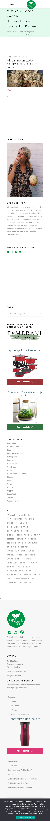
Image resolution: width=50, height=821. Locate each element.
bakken (10, 523)
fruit (37, 535)
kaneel (10, 555)
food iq (28, 535)
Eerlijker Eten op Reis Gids (18, 783)
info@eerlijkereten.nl (15, 676)
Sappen (10, 491)
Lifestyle (10, 477)
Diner (9, 450)
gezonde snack (15, 543)
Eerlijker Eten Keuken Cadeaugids (21, 788)
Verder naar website (26, 817)
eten (19, 535)
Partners (11, 774)
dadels (28, 531)
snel (21, 571)
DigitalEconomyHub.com (16, 671)
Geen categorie (13, 464)
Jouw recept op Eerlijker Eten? (20, 770)
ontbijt (33, 563)
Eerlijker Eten (13, 761)
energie (11, 535)
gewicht (21, 539)
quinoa (10, 567)
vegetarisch (22, 579)
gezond (32, 539)
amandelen (24, 515)
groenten (23, 547)
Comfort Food (13, 447)
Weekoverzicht (13, 501)
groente (11, 547)
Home (9, 32)
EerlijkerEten (16, 56)
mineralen (12, 563)
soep (28, 571)
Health (9, 470)
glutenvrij (31, 543)
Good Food (11, 467)
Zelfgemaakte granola (26, 32)
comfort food (14, 531)
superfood (25, 575)
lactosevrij (13, 559)
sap (28, 567)
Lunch (9, 480)
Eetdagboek (12, 457)
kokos (19, 555)
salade (20, 567)
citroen (25, 527)
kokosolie (30, 555)
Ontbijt (15, 32)
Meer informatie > (14, 234)
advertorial (11, 443)
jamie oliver (27, 551)
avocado (29, 519)
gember (11, 539)
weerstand (25, 583)
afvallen (11, 515)
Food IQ (10, 460)
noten (23, 563)
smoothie (12, 571)
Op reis (10, 487)
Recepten (11, 697)
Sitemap (14, 766)
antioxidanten (15, 519)
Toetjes (10, 497)
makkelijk (27, 559)
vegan (10, 579)
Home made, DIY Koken (16, 474)
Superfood (11, 494)
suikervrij (12, 575)
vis (32, 579)
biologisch (22, 523)
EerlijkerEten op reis (15, 453)
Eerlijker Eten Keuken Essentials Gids (22, 779)
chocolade (13, 527)
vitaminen (12, 583)
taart (37, 575)
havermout (13, 551)
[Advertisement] (25, 279)
